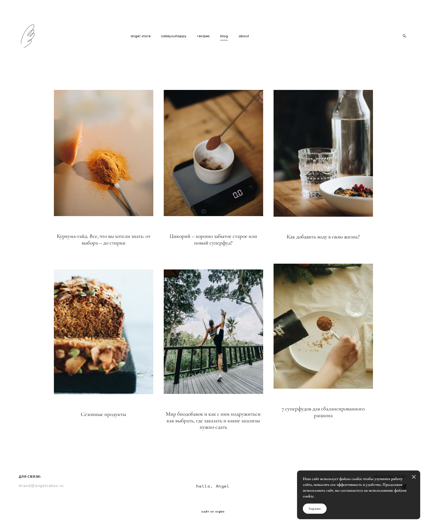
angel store (141, 36)
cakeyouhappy (174, 36)
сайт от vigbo (213, 511)
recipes (203, 36)
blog (224, 36)
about (244, 36)
